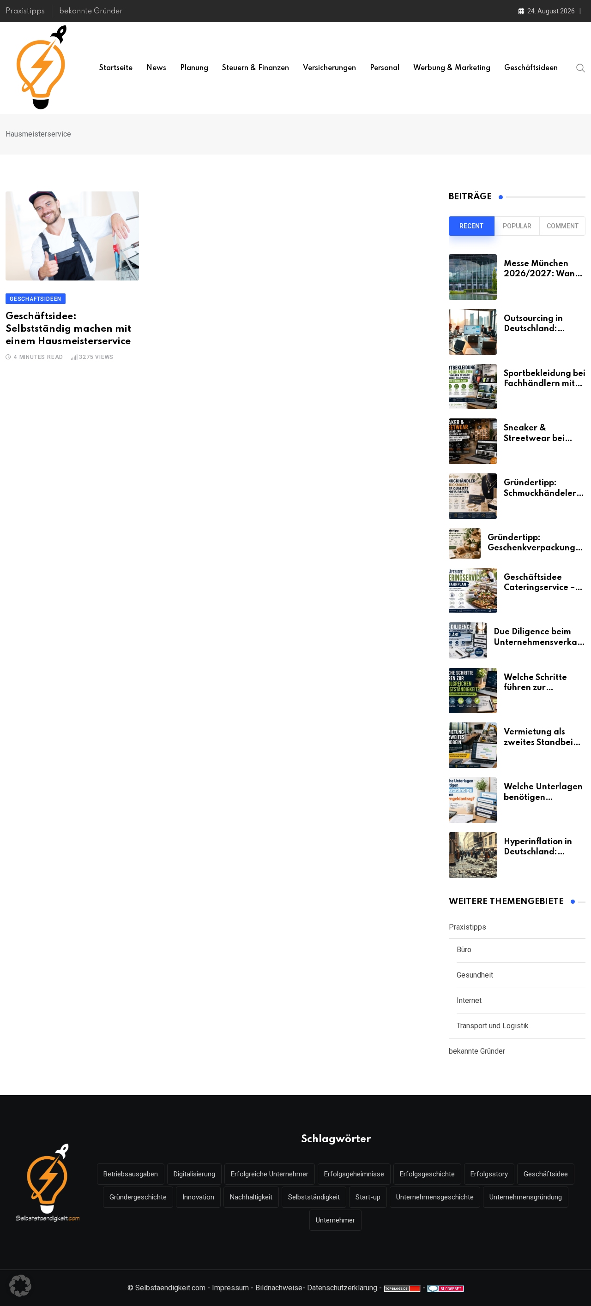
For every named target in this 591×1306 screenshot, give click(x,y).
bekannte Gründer (91, 11)
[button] (20, 1285)
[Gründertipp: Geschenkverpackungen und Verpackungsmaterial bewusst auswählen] (465, 543)
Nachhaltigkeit (251, 1197)
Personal (384, 68)
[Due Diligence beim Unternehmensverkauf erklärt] (468, 640)
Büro (464, 949)
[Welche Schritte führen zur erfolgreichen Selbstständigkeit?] (473, 691)
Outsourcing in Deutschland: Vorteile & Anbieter (543, 329)
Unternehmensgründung (525, 1197)
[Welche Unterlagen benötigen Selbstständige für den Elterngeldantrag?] (473, 800)
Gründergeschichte (138, 1197)
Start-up (368, 1197)
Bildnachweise (278, 1287)
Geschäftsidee (546, 1174)
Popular (517, 226)
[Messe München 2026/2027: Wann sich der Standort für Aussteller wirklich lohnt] (473, 277)
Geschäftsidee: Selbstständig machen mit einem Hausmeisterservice (68, 329)
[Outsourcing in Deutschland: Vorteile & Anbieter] (473, 332)
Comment (563, 226)
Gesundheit (475, 975)
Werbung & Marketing (451, 68)
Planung (194, 68)
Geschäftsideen (531, 68)
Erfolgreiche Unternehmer (269, 1174)
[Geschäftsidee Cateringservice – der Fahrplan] (473, 591)
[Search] (580, 67)
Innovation (198, 1197)
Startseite (116, 68)
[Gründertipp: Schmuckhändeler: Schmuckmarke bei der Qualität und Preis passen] (473, 496)
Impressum (230, 1287)
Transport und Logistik (493, 1025)
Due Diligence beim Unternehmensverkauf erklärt (539, 642)
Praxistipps (25, 11)
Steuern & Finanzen (255, 68)
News (156, 68)
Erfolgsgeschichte (427, 1174)
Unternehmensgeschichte (435, 1197)
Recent (471, 226)
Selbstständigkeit (314, 1197)
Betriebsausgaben (130, 1174)
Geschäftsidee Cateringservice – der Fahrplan (539, 587)
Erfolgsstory (489, 1174)
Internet (469, 1000)
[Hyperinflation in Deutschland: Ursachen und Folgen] (473, 855)
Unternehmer (335, 1220)
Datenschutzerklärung (342, 1287)
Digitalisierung (194, 1174)
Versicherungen (329, 68)
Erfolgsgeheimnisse (354, 1174)
